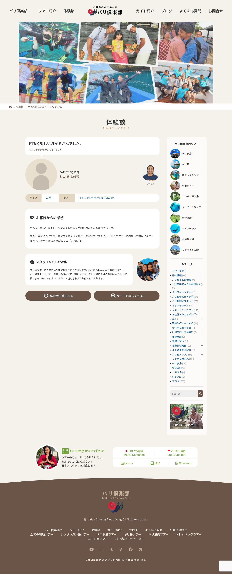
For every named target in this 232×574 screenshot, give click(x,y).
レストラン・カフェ (182, 310)
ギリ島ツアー (132, 534)
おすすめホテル (180, 305)
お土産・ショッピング (184, 314)
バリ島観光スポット (182, 301)
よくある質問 (190, 10)
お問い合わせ (178, 530)
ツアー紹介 (47, 10)
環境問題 (177, 336)
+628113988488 (134, 455)
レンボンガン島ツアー (75, 534)
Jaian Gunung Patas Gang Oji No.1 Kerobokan (118, 519)
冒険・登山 (178, 341)
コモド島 (177, 372)
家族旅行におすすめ (182, 323)
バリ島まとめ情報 (181, 279)
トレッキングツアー (189, 534)
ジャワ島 (176, 376)
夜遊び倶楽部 (179, 345)
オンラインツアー (181, 292)
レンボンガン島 (180, 359)
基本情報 (177, 275)
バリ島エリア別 (180, 354)
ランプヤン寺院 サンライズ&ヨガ (45, 149)
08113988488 (176, 455)
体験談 (68, 10)
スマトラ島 (178, 270)
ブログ (166, 10)
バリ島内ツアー (158, 534)
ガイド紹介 (145, 10)
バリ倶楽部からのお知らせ (186, 284)
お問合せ (215, 10)
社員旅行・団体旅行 (182, 332)
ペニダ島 (177, 363)
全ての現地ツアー (41, 534)
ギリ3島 (176, 367)
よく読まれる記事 (181, 350)
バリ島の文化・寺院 (182, 296)
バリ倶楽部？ (20, 10)
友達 (48, 198)
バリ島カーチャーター (129, 538)
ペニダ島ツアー (107, 534)
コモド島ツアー (98, 538)
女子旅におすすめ (181, 327)
